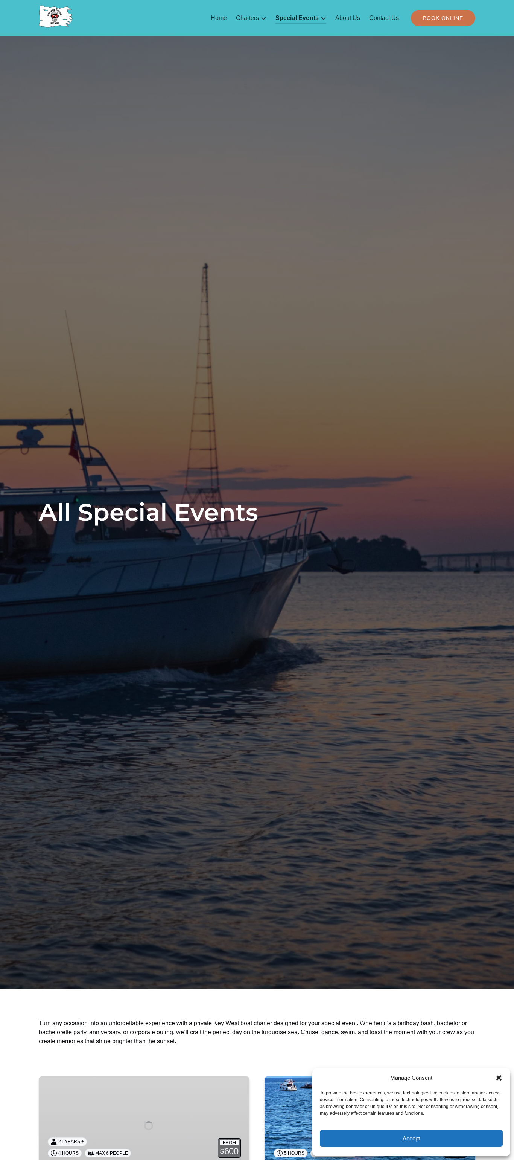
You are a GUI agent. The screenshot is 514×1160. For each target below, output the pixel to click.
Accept (411, 1138)
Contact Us (384, 18)
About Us (347, 18)
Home (219, 18)
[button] (499, 1078)
